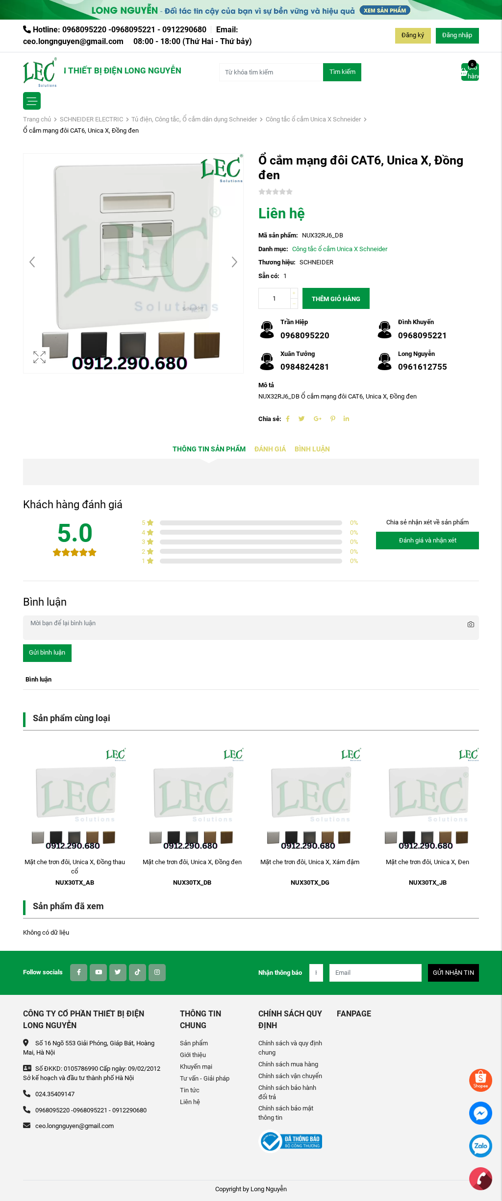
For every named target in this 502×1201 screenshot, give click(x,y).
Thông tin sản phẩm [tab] (209, 449)
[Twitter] (302, 419)
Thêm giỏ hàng (336, 299)
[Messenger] (480, 1112)
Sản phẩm (194, 1043)
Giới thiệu (193, 1055)
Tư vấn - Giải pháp (204, 1078)
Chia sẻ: (269, 419)
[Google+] (318, 419)
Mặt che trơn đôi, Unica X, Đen (427, 862)
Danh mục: (273, 249)
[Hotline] (480, 1178)
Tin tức (190, 1090)
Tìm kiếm (342, 71)
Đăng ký (413, 35)
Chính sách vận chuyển (290, 1076)
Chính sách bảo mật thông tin (285, 1113)
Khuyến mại (196, 1066)
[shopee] (480, 1079)
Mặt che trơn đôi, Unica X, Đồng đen (192, 862)
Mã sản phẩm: (278, 235)
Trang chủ (37, 119)
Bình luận (312, 449)
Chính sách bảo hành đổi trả (287, 1092)
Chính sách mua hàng (288, 1064)
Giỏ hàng (473, 71)
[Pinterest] (332, 419)
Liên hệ (190, 1102)
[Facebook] (288, 419)
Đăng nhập (457, 35)
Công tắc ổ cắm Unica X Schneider (313, 119)
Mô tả (266, 385)
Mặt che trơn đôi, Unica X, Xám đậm (309, 862)
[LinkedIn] (346, 419)
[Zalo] (480, 1145)
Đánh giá (270, 449)
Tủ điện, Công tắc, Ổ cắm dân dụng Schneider (194, 119)
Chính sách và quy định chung (290, 1047)
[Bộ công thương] (290, 1141)
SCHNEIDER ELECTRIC (91, 119)
